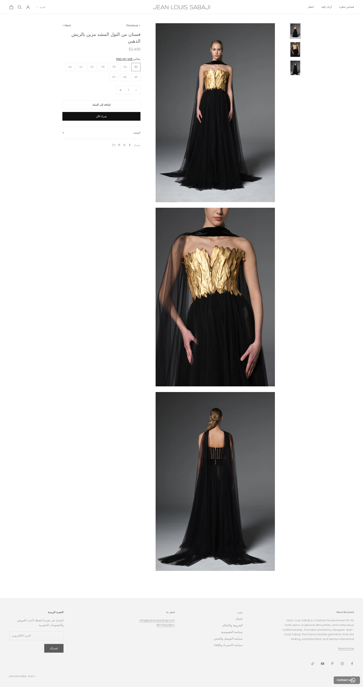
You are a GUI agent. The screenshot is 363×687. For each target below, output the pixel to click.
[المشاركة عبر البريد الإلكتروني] (113, 145)
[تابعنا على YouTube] (322, 663)
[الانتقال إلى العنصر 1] (295, 31)
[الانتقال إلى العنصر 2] (295, 49)
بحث (240, 612)
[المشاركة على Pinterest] (119, 145)
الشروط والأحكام (233, 625)
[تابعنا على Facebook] (352, 663)
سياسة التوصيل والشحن (228, 639)
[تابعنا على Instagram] (342, 663)
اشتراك (54, 648)
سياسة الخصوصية (232, 632)
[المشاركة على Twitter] (124, 145)
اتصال (311, 7)
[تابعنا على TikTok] (313, 663)
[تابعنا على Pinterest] (332, 663)
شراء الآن (101, 116)
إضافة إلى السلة (101, 105)
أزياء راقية (326, 7)
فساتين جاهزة (346, 7)
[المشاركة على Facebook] (129, 145)
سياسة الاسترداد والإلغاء (228, 645)
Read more (346, 648)
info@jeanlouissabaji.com (157, 620)
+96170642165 (165, 625)
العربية (42, 7)
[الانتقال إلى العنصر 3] (295, 68)
